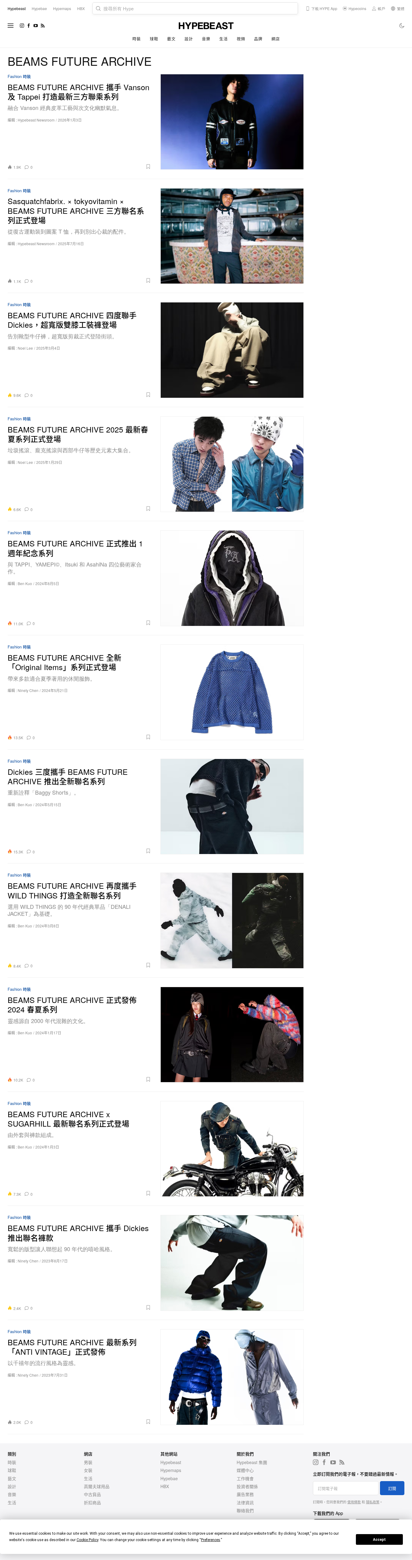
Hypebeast (170, 1462)
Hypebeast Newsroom (36, 119)
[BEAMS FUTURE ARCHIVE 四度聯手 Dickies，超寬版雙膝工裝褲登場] (232, 350)
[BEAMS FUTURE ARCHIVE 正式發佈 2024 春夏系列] (232, 1034)
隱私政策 (372, 1501)
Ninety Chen (28, 690)
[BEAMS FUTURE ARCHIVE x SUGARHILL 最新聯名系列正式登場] (232, 1149)
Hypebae (169, 1478)
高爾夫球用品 (96, 1486)
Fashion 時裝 (19, 76)
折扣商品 (92, 1502)
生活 (223, 38)
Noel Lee (25, 348)
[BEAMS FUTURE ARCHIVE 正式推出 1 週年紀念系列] (232, 578)
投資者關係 (247, 1486)
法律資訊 (245, 1502)
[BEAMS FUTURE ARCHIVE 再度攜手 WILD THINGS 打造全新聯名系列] (232, 920)
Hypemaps (170, 1470)
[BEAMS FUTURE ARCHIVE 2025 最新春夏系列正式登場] (232, 464)
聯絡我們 (245, 1510)
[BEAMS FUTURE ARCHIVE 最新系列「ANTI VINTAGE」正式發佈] (232, 1377)
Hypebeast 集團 (252, 1462)
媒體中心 (245, 1470)
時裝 (136, 38)
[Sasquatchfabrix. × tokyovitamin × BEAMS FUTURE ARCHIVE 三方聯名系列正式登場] (232, 236)
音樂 (206, 38)
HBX (164, 1486)
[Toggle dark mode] (402, 25)
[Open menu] (11, 26)
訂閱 (392, 1488)
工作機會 (245, 1478)
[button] (94, 167)
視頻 (241, 38)
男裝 (88, 1462)
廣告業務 (245, 1494)
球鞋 (154, 38)
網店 (275, 38)
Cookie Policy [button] (87, 1540)
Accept (379, 1539)
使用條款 (354, 1501)
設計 (189, 38)
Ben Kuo (25, 583)
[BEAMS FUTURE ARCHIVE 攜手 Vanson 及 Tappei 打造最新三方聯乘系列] (232, 122)
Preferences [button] (210, 1540)
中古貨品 (92, 1494)
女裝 (88, 1470)
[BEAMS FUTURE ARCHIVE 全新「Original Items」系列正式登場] (232, 692)
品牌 (258, 38)
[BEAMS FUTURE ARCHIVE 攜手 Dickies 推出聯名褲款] (232, 1263)
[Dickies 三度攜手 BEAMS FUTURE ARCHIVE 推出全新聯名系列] (232, 806)
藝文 (171, 38)
